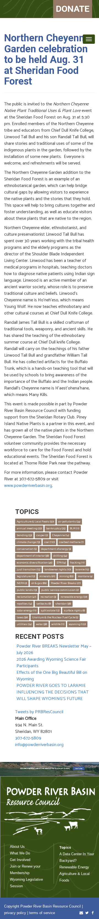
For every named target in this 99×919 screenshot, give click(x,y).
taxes (22, 617)
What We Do (20, 853)
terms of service (42, 913)
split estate (50, 610)
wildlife (57, 624)
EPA (61, 562)
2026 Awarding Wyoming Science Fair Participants (51, 663)
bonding (24, 535)
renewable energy (74, 596)
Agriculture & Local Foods (35, 521)
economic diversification (34, 562)
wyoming (77, 624)
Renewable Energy (74, 867)
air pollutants (69, 521)
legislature (26, 576)
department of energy (56, 549)
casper (42, 535)
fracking (77, 562)
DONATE (72, 9)
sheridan (63, 603)
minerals (47, 576)
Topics (65, 847)
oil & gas (38, 583)
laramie (82, 569)
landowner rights (58, 569)
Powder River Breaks (66, 583)
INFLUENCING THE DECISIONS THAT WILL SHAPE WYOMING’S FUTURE (52, 696)
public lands (27, 590)
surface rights (74, 610)
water (41, 624)
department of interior (33, 555)
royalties (24, 603)
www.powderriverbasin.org (28, 485)
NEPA (22, 583)
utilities (24, 624)
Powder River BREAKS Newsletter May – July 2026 (53, 650)
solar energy (26, 610)
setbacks (43, 603)
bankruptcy (55, 528)
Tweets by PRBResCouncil (39, 712)
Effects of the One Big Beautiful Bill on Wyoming (51, 676)
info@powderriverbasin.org (39, 745)
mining (66, 576)
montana (85, 576)
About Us (17, 847)
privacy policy (15, 913)
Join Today (78, 768)
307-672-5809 (28, 738)
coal (49, 542)
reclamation (26, 596)
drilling (60, 555)
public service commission (60, 590)
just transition (28, 569)
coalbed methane (71, 542)
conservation (27, 549)
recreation (48, 596)
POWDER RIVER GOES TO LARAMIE (51, 685)
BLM (74, 528)
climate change (28, 542)
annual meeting (29, 528)
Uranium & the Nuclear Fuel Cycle (55, 617)
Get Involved (20, 860)
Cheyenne (60, 535)
